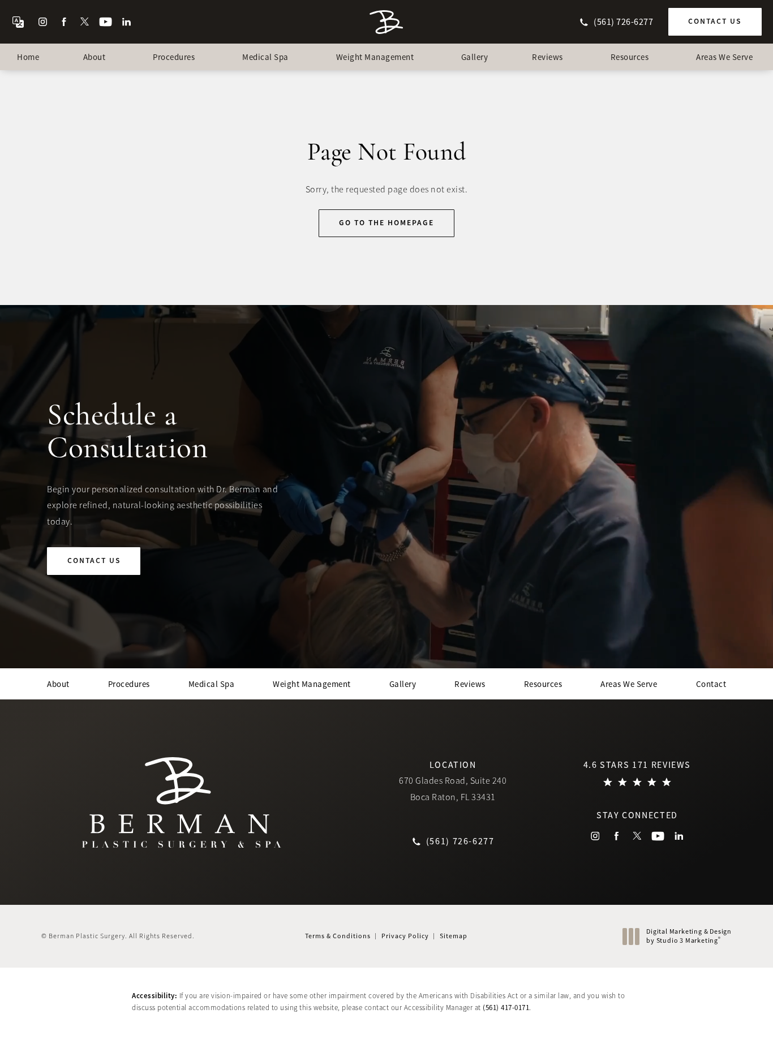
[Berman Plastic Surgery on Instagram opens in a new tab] (42, 21)
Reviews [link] (547, 56)
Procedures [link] (174, 56)
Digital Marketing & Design (689, 936)
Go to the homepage (386, 222)
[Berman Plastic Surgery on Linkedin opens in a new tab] (126, 21)
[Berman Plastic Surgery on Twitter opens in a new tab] (84, 21)
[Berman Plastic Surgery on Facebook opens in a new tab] (63, 21)
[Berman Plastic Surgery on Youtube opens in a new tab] (105, 21)
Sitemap (453, 935)
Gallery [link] (474, 56)
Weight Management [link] (375, 56)
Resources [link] (630, 56)
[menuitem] (42, 21)
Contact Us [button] (719, 1023)
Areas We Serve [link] (724, 56)
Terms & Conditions (338, 935)
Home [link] (28, 56)
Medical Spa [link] (265, 56)
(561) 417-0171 (506, 1007)
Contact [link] (711, 684)
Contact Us (714, 21)
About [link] (94, 56)
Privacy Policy (405, 935)
